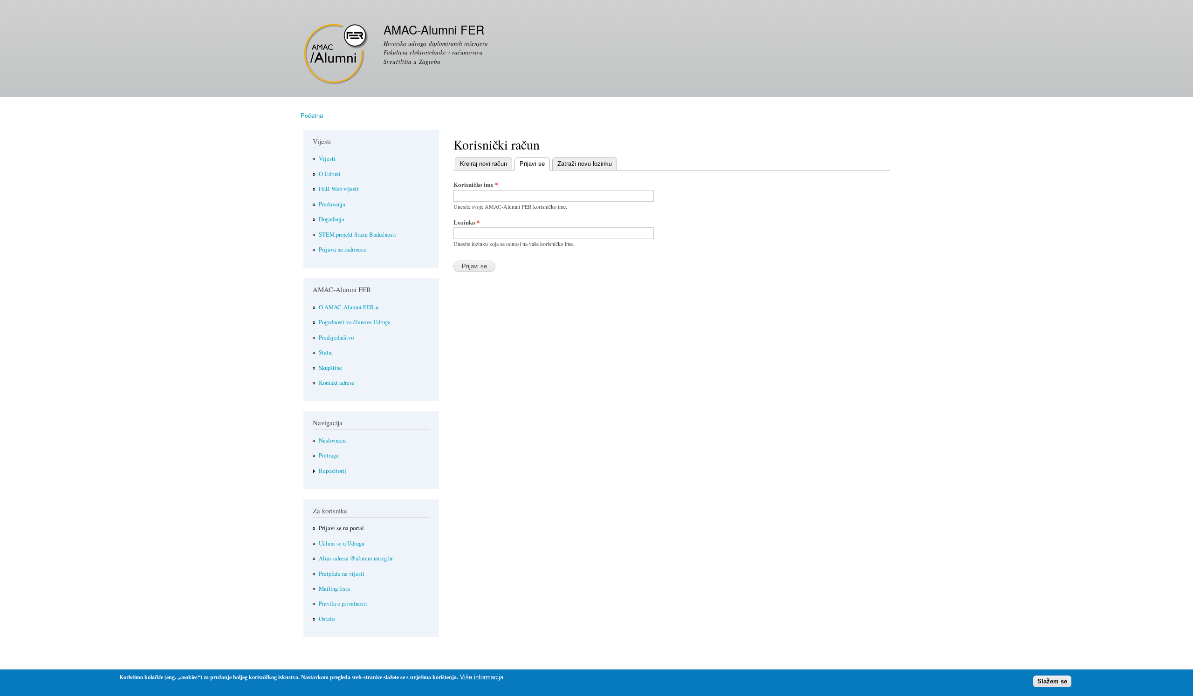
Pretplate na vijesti (341, 574)
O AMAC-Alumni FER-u (348, 307)
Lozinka (466, 222)
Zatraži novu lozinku (584, 163)
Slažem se (1052, 681)
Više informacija (481, 677)
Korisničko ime (475, 184)
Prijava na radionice (343, 249)
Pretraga (329, 455)
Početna (312, 115)
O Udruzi (330, 174)
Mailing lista (334, 589)
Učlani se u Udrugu (341, 543)
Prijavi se (529, 163)
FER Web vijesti (339, 189)
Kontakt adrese (337, 383)
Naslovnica (332, 440)
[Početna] (336, 54)
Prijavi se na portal (341, 528)
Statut (326, 352)
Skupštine (330, 368)
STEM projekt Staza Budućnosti (357, 235)
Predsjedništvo (336, 337)
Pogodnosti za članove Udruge (355, 322)
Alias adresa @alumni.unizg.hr (356, 558)
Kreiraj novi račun (483, 163)
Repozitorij (332, 471)
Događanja (331, 219)
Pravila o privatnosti (343, 603)
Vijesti (327, 159)
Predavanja (332, 204)
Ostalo (327, 619)
